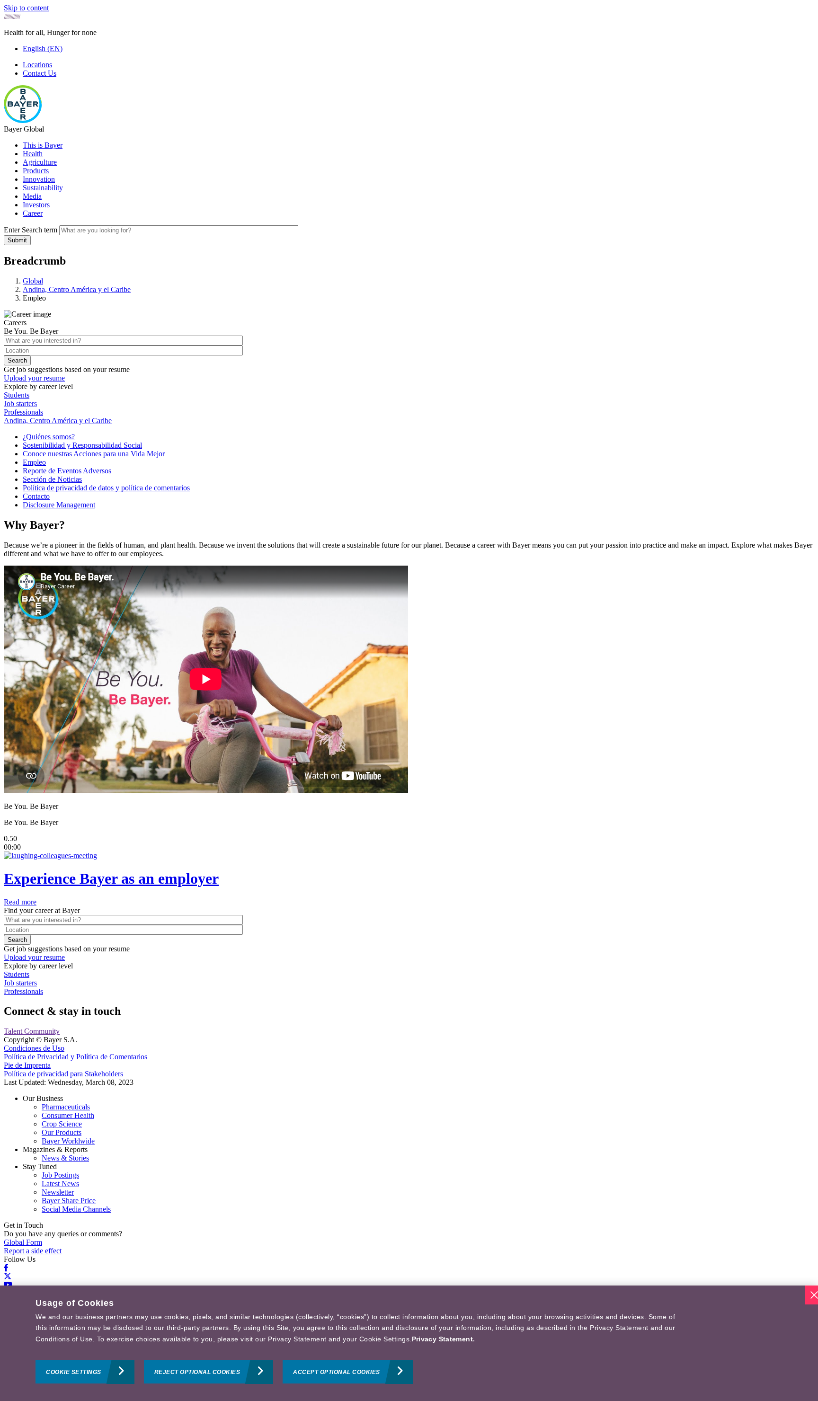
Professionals (23, 412)
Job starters (20, 403)
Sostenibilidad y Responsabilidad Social (82, 445)
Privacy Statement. (443, 1339)
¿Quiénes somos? (49, 437)
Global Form (23, 1242)
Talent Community (32, 1031)
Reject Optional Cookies (197, 1372)
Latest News (60, 1183)
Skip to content (26, 8)
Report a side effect (33, 1251)
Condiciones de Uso (34, 1048)
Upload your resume (34, 378)
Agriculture (40, 162)
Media (32, 196)
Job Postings (60, 1175)
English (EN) (42, 48)
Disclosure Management (59, 505)
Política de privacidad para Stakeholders (63, 1074)
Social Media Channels (76, 1209)
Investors (36, 205)
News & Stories (65, 1158)
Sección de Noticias (52, 479)
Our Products (61, 1132)
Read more (20, 902)
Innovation (39, 179)
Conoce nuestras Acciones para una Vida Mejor (94, 454)
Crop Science (62, 1124)
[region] (409, 1343)
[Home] (23, 120)
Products (36, 171)
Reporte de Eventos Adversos (67, 471)
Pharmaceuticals (66, 1107)
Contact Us (39, 73)
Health (33, 154)
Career (33, 213)
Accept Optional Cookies (336, 1372)
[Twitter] (7, 1276)
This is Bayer (42, 145)
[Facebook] (6, 1268)
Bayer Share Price (69, 1201)
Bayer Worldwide (68, 1141)
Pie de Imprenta (27, 1065)
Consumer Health (68, 1115)
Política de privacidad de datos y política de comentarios (106, 488)
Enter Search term (30, 230)
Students (16, 395)
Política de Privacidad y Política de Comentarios (75, 1057)
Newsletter (58, 1192)
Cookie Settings (73, 1372)
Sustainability (43, 188)
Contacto (36, 496)
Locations (37, 65)
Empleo (34, 462)
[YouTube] (8, 1285)
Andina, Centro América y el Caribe (58, 421)
